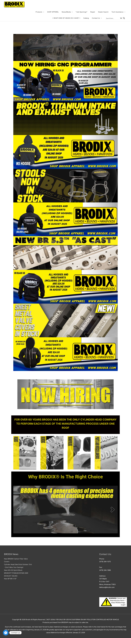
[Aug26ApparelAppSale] (65, 84)
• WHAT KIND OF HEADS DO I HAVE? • (66, 18)
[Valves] (65, 118)
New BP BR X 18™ (10, 579)
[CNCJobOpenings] (65, 51)
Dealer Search (103, 12)
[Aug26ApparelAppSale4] (65, 354)
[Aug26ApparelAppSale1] (65, 152)
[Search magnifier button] (124, 18)
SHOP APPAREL (53, 12)
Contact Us (96, 18)
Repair (92, 12)
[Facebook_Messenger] (5, 632)
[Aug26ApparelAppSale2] (65, 219)
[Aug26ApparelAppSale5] (65, 287)
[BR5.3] (65, 253)
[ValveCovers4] (65, 320)
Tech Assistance (117, 12)
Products (39, 12)
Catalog (86, 18)
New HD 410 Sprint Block (13, 570)
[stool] (65, 185)
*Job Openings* (81, 12)
